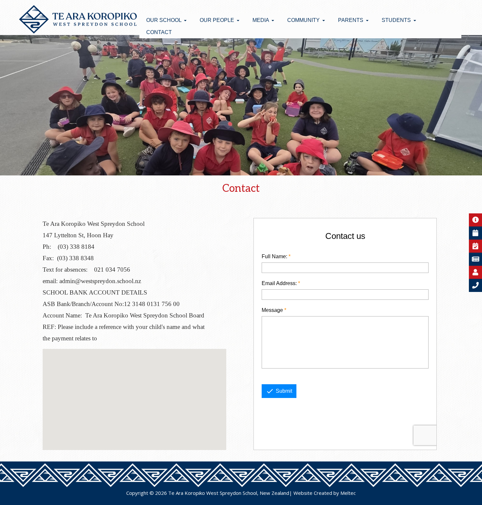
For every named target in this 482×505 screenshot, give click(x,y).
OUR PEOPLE (217, 20)
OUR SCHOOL (164, 20)
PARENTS (351, 20)
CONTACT (159, 32)
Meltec (348, 493)
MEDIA (261, 20)
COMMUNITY (304, 20)
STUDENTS (397, 20)
